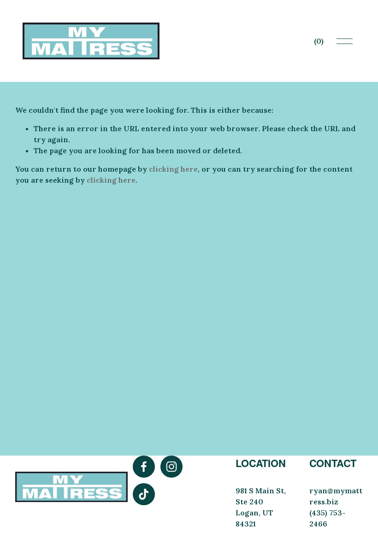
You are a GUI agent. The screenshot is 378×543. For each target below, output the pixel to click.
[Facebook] (144, 467)
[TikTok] (144, 494)
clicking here (173, 168)
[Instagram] (171, 467)
